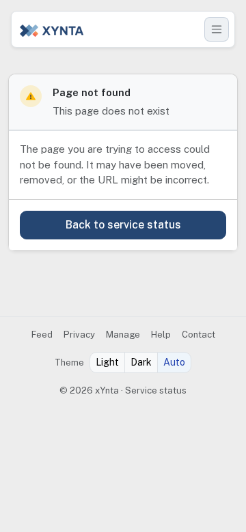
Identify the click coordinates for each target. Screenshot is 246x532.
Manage (123, 334)
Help (161, 334)
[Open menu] (216, 29)
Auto (174, 362)
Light (107, 362)
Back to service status (123, 224)
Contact (198, 334)
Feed (42, 334)
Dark (141, 362)
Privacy (79, 334)
